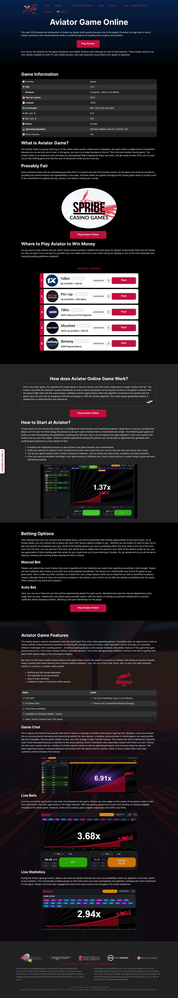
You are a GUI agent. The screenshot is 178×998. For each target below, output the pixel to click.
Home (47, 5)
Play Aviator (88, 43)
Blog (126, 5)
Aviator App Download (82, 5)
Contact (48, 11)
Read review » (78, 278)
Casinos (113, 5)
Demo (101, 5)
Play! (124, 280)
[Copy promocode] (108, 280)
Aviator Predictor (139, 5)
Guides (58, 5)
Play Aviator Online (88, 234)
